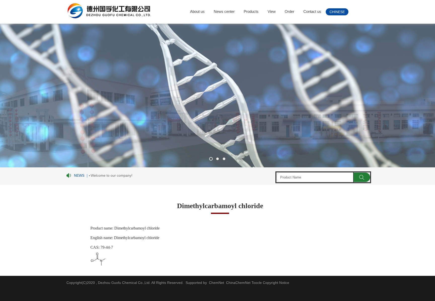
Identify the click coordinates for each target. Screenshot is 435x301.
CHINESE (337, 12)
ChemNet (216, 283)
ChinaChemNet (237, 283)
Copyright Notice (276, 283)
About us (197, 11)
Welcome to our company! (111, 175)
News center (224, 11)
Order (289, 11)
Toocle (256, 283)
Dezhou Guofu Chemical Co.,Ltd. (124, 283)
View (272, 11)
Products (251, 11)
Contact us (312, 11)
